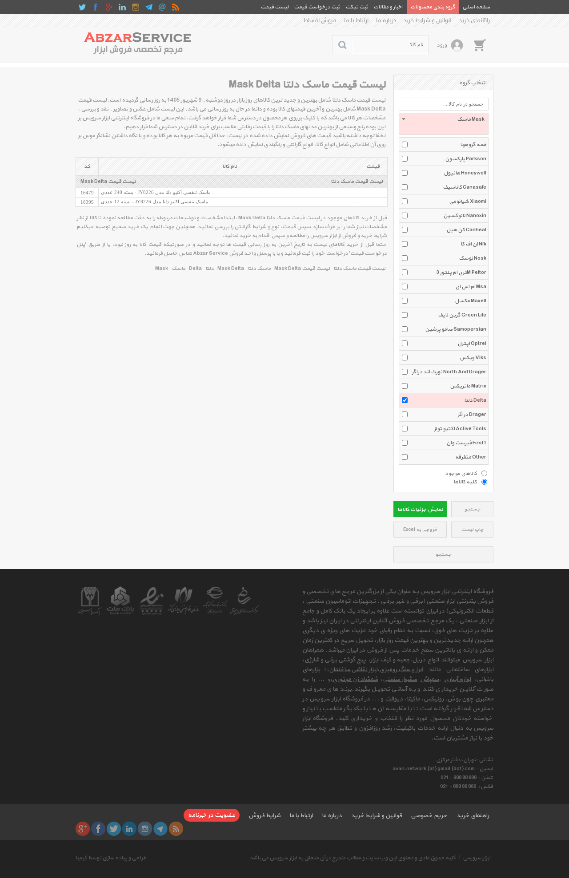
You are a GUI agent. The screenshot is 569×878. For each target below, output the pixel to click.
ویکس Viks (473, 358)
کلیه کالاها (465, 481)
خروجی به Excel (420, 530)
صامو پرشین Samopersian (455, 329)
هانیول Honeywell (465, 173)
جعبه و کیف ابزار (390, 659)
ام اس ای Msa (470, 287)
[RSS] (175, 7)
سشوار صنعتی (400, 679)
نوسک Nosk (472, 258)
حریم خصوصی (429, 815)
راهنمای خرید (474, 20)
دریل (418, 659)
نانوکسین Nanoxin (464, 216)
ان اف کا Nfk (473, 244)
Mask (161, 269)
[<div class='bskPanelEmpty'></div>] (479, 45)
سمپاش (429, 679)
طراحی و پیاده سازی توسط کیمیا (111, 858)
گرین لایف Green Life (462, 315)
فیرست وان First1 (466, 443)
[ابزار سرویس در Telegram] (149, 7)
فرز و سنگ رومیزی (401, 669)
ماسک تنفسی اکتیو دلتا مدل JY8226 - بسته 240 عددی (156, 192)
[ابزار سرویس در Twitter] (82, 7)
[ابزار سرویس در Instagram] (135, 7)
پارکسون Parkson (465, 159)
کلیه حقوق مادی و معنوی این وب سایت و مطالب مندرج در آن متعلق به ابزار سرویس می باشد (352, 858)
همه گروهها (473, 145)
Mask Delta (230, 269)
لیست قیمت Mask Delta (108, 182)
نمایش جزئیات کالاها (420, 510)
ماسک (178, 269)
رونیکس (434, 699)
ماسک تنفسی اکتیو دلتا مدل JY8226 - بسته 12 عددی (154, 201)
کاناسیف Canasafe (464, 187)
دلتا (209, 269)
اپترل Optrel (471, 344)
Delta (195, 269)
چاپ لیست (472, 530)
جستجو (472, 509)
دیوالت (394, 699)
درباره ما (386, 20)
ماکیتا (413, 699)
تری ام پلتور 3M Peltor (461, 273)
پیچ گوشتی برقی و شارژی (335, 659)
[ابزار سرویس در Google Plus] (109, 7)
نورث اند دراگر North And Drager (449, 372)
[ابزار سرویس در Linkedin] (122, 7)
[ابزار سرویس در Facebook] (95, 7)
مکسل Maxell (470, 301)
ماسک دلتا (259, 269)
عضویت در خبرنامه (211, 815)
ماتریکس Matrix (468, 386)
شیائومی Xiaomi (467, 202)
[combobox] (444, 124)
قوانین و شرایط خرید (428, 20)
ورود (442, 45)
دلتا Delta (475, 400)
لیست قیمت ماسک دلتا (357, 182)
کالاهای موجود (461, 473)
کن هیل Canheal (466, 230)
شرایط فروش (264, 815)
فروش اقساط (320, 20)
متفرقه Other (470, 457)
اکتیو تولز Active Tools (460, 429)
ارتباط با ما (356, 20)
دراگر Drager (471, 415)
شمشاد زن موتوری (355, 679)
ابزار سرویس (476, 858)
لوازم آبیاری (457, 679)
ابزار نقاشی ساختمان (353, 669)
